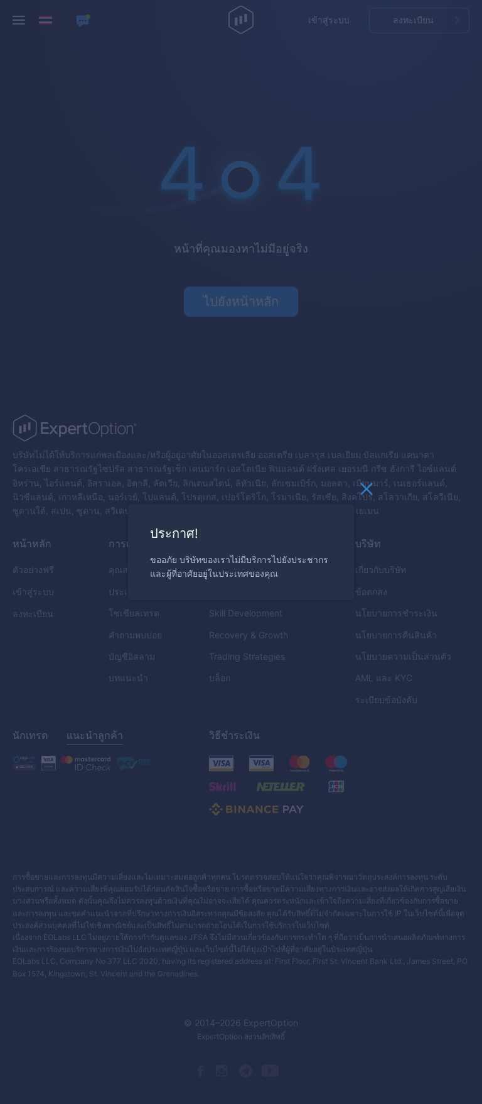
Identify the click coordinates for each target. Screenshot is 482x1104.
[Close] (366, 492)
